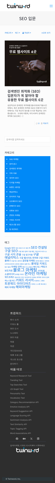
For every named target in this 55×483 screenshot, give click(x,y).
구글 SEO (11, 250)
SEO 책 (28, 248)
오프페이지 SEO (15, 201)
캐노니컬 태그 (10, 280)
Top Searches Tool (18, 385)
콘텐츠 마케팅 (14, 215)
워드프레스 (10, 277)
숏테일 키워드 (19, 274)
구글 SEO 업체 (23, 251)
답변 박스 (28, 264)
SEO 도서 (22, 248)
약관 (12, 346)
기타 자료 (13, 173)
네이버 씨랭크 (19, 264)
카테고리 (8, 32)
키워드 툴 (14, 324)
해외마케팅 (23, 286)
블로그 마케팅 (25, 270)
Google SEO (10, 247)
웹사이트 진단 (19, 277)
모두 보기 (46, 32)
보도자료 (9, 270)
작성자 (26, 32)
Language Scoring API (20, 416)
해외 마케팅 (10, 287)
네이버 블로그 (39, 261)
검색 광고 (13, 164)
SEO (17, 248)
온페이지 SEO (14, 206)
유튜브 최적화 (36, 277)
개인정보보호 (16, 351)
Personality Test (17, 394)
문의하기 (14, 364)
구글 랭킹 (31, 251)
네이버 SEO (14, 178)
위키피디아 (28, 277)
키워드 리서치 (14, 220)
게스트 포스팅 (16, 360)
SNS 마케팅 (13, 159)
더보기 (45, 123)
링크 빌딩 (8, 267)
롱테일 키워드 (39, 263)
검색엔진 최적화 (15, 168)
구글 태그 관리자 (16, 261)
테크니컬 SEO (14, 224)
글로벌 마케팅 (28, 260)
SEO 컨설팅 (39, 247)
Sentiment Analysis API (20, 420)
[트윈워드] (27, 5)
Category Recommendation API (24, 402)
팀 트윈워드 (13, 229)
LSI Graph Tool (16, 389)
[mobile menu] (51, 5)
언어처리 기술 (14, 196)
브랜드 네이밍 (14, 187)
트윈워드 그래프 (39, 281)
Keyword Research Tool (20, 376)
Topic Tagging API (18, 429)
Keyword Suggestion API (21, 411)
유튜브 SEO (14, 210)
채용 (12, 342)
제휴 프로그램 (16, 355)
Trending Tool (16, 380)
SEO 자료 (14, 337)
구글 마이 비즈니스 (41, 251)
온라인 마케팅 (36, 273)
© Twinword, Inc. (13, 479)
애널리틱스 (13, 192)
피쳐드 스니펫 (35, 284)
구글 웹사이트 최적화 (28, 257)
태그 (16, 32)
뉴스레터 (14, 333)
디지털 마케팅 (14, 182)
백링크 (44, 266)
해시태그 (44, 284)
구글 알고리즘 (27, 254)
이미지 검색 (45, 277)
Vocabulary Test (17, 398)
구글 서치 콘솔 (13, 254)
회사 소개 (14, 320)
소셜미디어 (10, 274)
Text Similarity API (18, 424)
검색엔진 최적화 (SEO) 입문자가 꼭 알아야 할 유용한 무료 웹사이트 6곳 (25, 95)
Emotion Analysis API (19, 407)
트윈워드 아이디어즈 (18, 283)
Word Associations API (20, 433)
